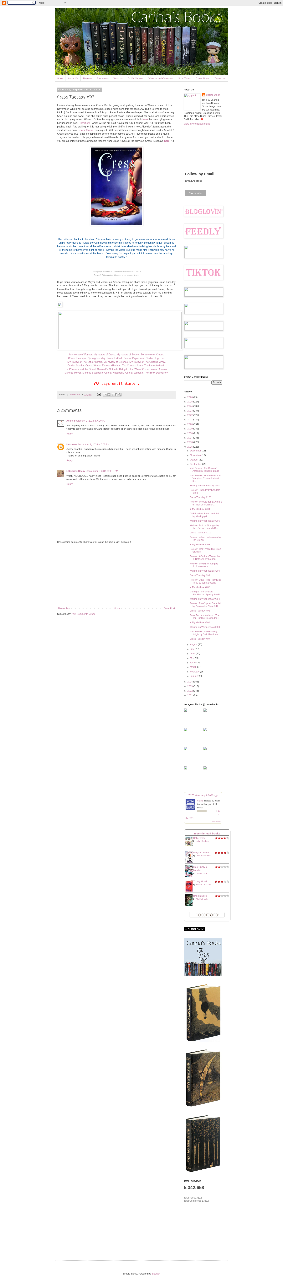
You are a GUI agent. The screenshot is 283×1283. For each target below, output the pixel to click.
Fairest (106, 365)
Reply (69, 433)
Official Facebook (114, 372)
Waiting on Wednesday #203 (205, 627)
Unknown (71, 444)
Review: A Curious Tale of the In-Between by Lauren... (205, 557)
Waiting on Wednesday (160, 78)
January (194, 676)
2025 (190, 401)
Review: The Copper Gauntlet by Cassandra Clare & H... (205, 604)
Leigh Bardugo (202, 841)
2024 (190, 406)
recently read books (207, 833)
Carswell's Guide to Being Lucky (115, 369)
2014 (190, 681)
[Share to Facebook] (116, 394)
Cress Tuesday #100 (200, 532)
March (193, 667)
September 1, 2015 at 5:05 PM (93, 444)
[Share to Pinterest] (120, 394)
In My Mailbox (135, 78)
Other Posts (202, 78)
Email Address (193, 180)
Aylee (69, 420)
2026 (190, 397)
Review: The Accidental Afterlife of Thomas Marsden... (206, 503)
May (192, 658)
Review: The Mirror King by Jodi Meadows (204, 565)
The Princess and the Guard (79, 369)
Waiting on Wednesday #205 (205, 570)
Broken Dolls (200, 896)
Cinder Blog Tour (155, 358)
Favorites (219, 78)
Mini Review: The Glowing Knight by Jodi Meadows (204, 633)
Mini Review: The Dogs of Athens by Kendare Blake (204, 469)
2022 (190, 415)
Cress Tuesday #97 (200, 639)
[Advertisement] (116, 575)
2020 (190, 424)
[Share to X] (112, 394)
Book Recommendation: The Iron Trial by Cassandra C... (205, 616)
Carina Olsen (213, 95)
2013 (190, 686)
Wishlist (118, 78)
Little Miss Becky (75, 471)
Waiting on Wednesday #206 (205, 521)
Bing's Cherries (201, 852)
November (196, 455)
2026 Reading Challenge (203, 795)
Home (60, 78)
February (195, 671)
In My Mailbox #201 (200, 622)
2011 (190, 695)
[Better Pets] (190, 845)
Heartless (85, 122)
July (192, 649)
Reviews (87, 78)
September (196, 464)
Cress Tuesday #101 (200, 497)
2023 (190, 410)
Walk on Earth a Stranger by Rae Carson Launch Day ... (205, 527)
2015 (190, 446)
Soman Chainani (203, 884)
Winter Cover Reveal (145, 369)
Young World (200, 881)
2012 (190, 690)
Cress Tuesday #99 (200, 575)
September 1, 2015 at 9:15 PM (102, 471)
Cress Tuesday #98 (200, 610)
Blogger (156, 1273)
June (193, 653)
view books (216, 821)
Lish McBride (201, 873)
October (194, 459)
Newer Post (64, 608)
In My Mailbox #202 (200, 587)
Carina (200, 800)
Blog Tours (184, 78)
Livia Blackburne (203, 855)
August (194, 644)
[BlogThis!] (109, 394)
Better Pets (199, 838)
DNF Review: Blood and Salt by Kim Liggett (204, 515)
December (196, 450)
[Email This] (105, 394)
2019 (190, 428)
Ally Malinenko (202, 899)
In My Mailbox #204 (200, 509)
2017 (190, 437)
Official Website (134, 372)
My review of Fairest (80, 354)
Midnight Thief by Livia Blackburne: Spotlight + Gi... (205, 593)
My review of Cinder (152, 354)
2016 (190, 442)
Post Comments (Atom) (83, 614)
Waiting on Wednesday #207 (205, 485)
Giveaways (103, 78)
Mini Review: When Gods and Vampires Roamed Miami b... (205, 478)
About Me (73, 78)
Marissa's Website (92, 372)
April (192, 662)
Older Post (169, 608)
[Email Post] (98, 394)
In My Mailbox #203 (200, 544)
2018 (190, 433)
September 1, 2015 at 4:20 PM (89, 420)
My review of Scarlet (128, 354)
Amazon (163, 369)
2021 (190, 419)
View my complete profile (197, 123)
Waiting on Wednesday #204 (205, 599)
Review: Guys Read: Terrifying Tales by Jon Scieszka (205, 581)
